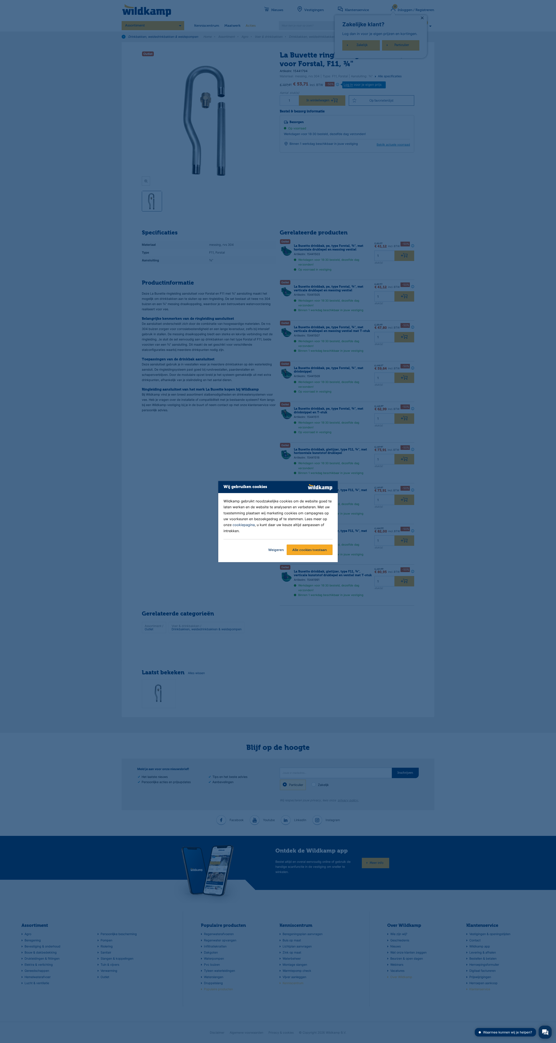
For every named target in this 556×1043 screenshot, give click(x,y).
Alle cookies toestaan (309, 550)
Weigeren (276, 550)
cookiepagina (244, 525)
